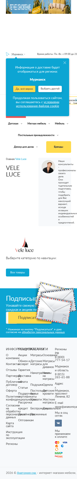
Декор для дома (24, 147)
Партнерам (13, 375)
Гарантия (24, 370)
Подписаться (30, 318)
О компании (13, 357)
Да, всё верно (24, 89)
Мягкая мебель (37, 123)
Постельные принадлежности (36, 135)
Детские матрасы (36, 363)
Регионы (12, 444)
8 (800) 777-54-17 (62, 359)
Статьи (23, 387)
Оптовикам (26, 420)
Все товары (17, 272)
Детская (13, 123)
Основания (50, 355)
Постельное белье (38, 392)
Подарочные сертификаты (27, 395)
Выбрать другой (50, 89)
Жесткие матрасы (49, 401)
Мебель (60, 123)
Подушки (36, 384)
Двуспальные (52, 408)
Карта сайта (10, 425)
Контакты (12, 364)
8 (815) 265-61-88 (62, 376)
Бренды (58, 147)
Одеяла (48, 384)
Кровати (36, 399)
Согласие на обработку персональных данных (15, 411)
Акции (22, 355)
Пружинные (38, 414)
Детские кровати (48, 392)
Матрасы (36, 355)
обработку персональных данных (43, 332)
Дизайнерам (26, 414)
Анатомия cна (27, 473)
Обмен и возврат (24, 363)
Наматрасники (40, 373)
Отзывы (11, 370)
